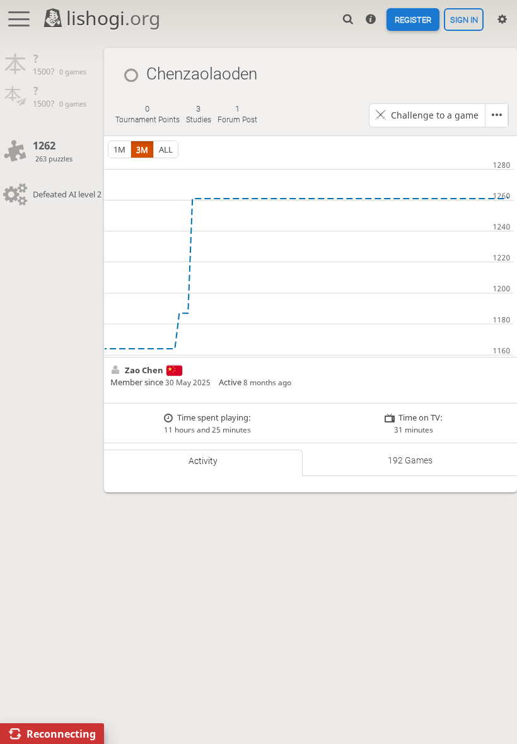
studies (198, 114)
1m (119, 149)
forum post (237, 114)
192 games (410, 460)
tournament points (147, 114)
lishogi (113, 18)
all (166, 149)
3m (142, 149)
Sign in (464, 19)
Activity (203, 461)
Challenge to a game (435, 115)
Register (413, 19)
